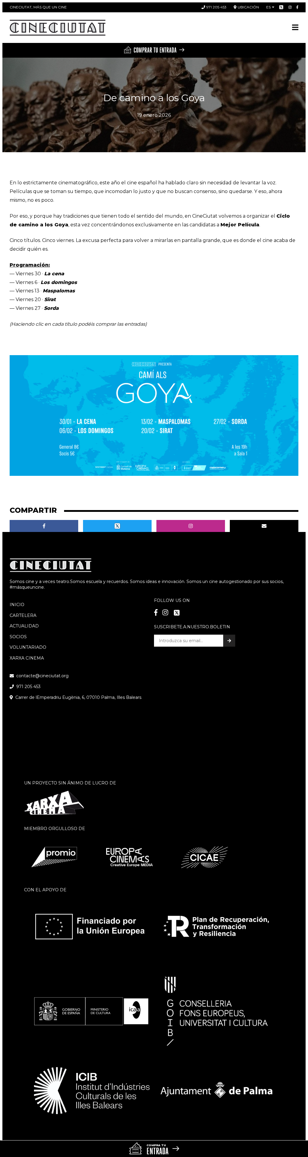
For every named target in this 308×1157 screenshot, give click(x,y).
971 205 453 (216, 7)
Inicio (17, 604)
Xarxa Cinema (27, 658)
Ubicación (248, 7)
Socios (18, 636)
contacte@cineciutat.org (42, 675)
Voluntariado (28, 647)
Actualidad (24, 626)
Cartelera (23, 615)
